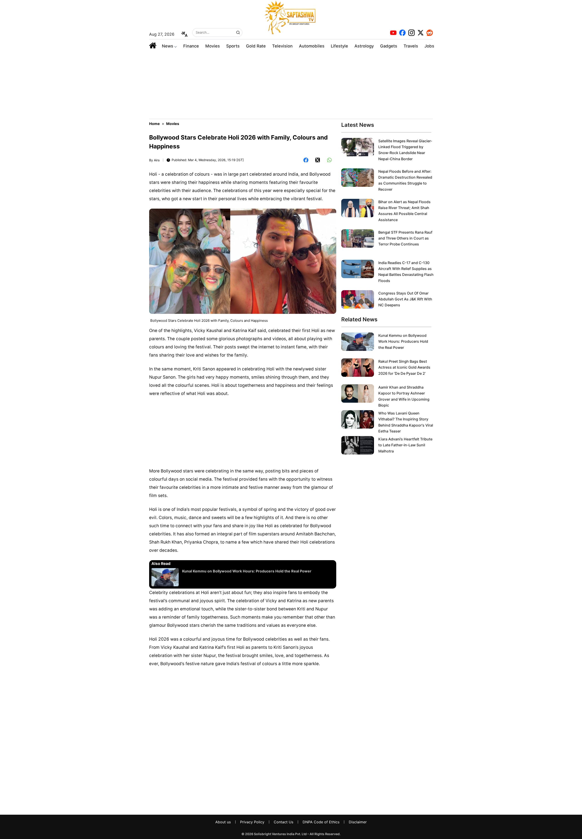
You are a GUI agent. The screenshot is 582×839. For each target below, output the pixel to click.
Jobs (429, 45)
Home (154, 123)
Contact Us (283, 822)
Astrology (364, 45)
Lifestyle (339, 45)
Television (282, 45)
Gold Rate (256, 45)
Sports (233, 45)
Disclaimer (358, 822)
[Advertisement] (291, 85)
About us (223, 822)
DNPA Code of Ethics (321, 822)
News (167, 45)
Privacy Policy (252, 822)
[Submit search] (238, 32)
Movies (212, 45)
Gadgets (388, 45)
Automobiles (311, 45)
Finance (191, 45)
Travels (411, 45)
